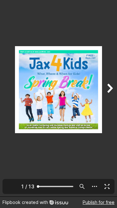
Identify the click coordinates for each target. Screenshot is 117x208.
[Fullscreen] (107, 186)
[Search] (82, 186)
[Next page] (109, 98)
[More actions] (94, 186)
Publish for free (99, 202)
